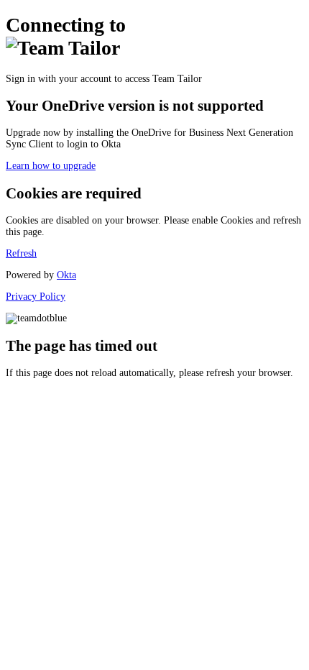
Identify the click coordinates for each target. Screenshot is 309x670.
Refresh (21, 253)
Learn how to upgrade (51, 165)
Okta (66, 275)
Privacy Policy (35, 296)
